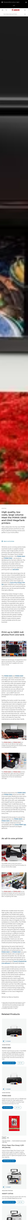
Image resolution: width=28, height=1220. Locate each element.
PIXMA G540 (8, 558)
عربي (14, 5)
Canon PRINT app (20, 824)
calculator (15, 569)
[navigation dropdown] (25, 10)
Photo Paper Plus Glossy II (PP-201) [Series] (13, 1146)
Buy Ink (20, 1062)
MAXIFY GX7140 (7, 1193)
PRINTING (4, 508)
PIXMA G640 (21, 556)
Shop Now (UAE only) (9, 1062)
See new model (8, 1107)
